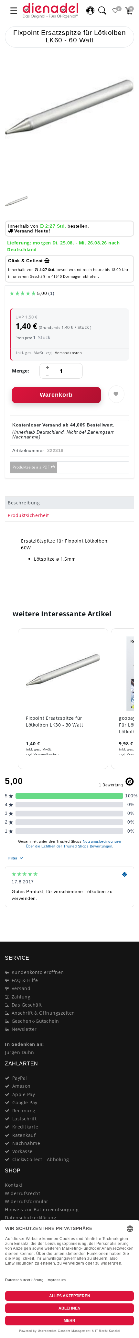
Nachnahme (26, 1143)
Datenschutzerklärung (30, 1217)
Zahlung (21, 997)
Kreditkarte (25, 1127)
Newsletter (24, 1029)
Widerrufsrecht (22, 1193)
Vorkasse (22, 1151)
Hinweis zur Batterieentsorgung (42, 1209)
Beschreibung (24, 503)
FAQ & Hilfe (25, 980)
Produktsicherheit (28, 515)
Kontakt (14, 1185)
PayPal (19, 1078)
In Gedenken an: (24, 1044)
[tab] (69, 502)
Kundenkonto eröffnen (38, 972)
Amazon (21, 1086)
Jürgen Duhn (19, 1052)
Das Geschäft (27, 1005)
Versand (21, 988)
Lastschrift (24, 1119)
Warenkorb (56, 395)
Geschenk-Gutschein (35, 1021)
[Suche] (102, 10)
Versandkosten (68, 352)
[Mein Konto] (90, 10)
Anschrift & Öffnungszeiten (43, 1013)
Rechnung (24, 1110)
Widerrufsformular (26, 1201)
